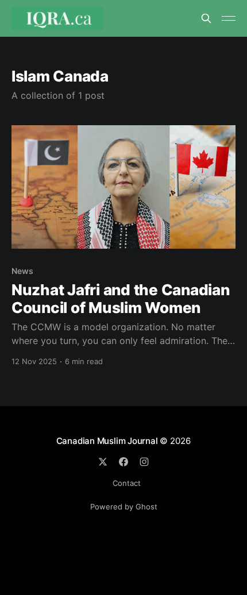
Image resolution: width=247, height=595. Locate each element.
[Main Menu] (228, 18)
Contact (127, 483)
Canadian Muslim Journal (108, 440)
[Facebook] (123, 461)
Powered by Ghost (123, 506)
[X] (102, 461)
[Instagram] (144, 461)
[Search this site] (206, 18)
